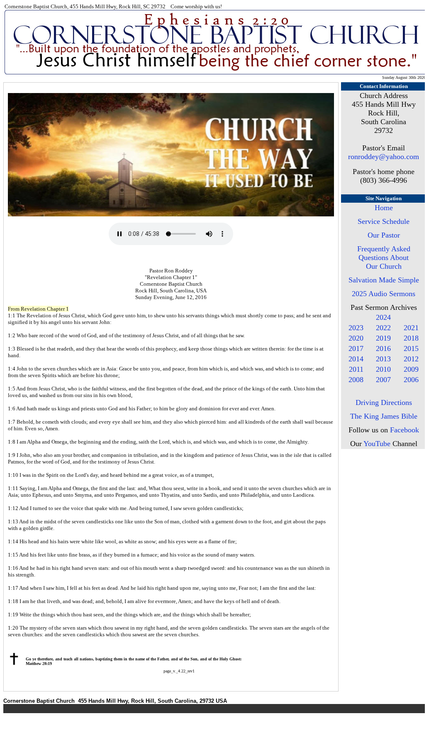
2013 (383, 359)
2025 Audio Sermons (383, 293)
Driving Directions (384, 402)
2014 (356, 359)
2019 (383, 338)
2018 (411, 338)
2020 (356, 338)
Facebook (404, 430)
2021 (411, 328)
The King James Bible (383, 416)
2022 (383, 328)
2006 (411, 379)
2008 (356, 379)
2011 (356, 369)
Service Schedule (384, 221)
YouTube (376, 443)
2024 (383, 317)
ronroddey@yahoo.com (383, 156)
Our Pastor (384, 235)
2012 (411, 359)
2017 (356, 348)
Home (384, 208)
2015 (411, 348)
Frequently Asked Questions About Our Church (383, 257)
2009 (411, 369)
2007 (383, 379)
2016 (383, 348)
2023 (356, 328)
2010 (383, 369)
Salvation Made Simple (384, 280)
